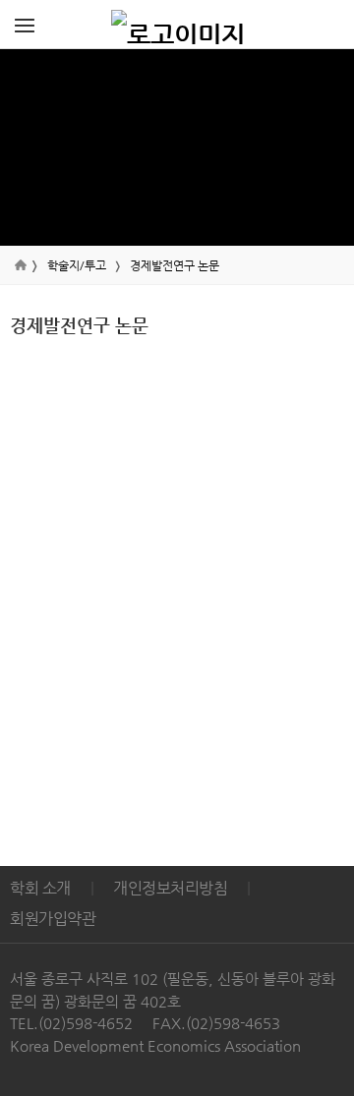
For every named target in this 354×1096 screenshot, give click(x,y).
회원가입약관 (52, 918)
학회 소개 (40, 888)
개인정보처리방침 (170, 888)
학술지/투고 (76, 265)
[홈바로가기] (178, 24)
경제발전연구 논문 (174, 265)
